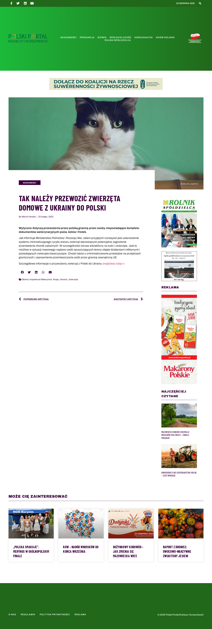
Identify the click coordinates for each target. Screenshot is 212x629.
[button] (200, 3)
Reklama (80, 614)
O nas (12, 614)
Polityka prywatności (55, 614)
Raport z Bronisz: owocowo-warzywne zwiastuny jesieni (177, 551)
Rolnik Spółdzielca (118, 40)
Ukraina (63, 279)
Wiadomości (69, 37)
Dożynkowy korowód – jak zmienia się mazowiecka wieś (128, 551)
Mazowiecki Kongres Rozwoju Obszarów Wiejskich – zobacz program (175, 435)
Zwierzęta (73, 279)
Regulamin (28, 614)
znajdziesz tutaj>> (113, 263)
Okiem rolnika (165, 37)
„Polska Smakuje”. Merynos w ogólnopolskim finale (31, 551)
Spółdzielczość (120, 37)
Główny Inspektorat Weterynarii (37, 279)
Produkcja (87, 37)
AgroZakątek (143, 37)
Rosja (56, 279)
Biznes (102, 37)
